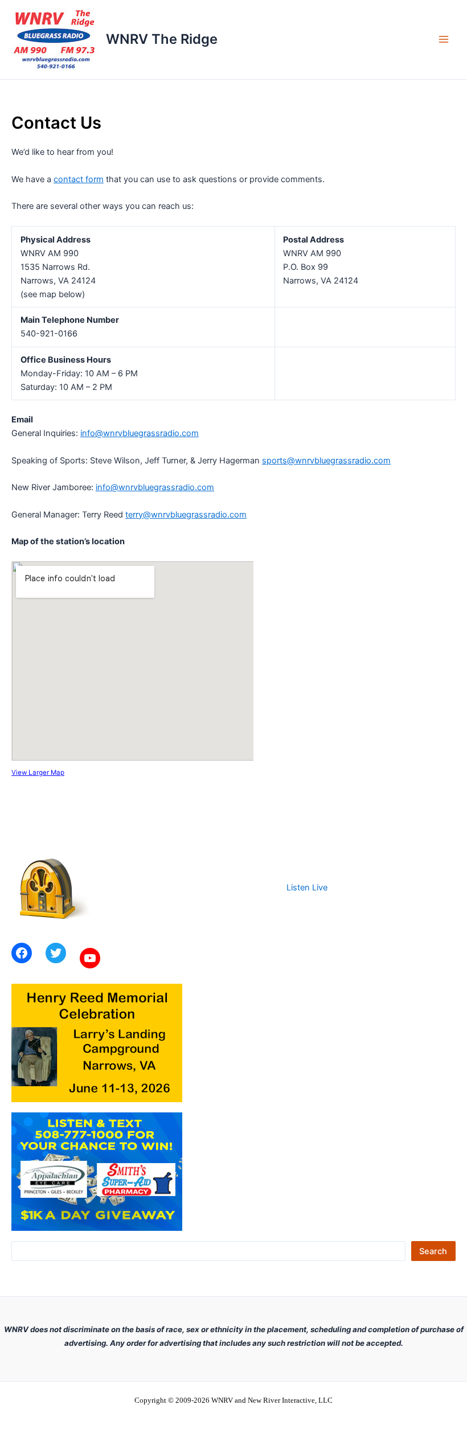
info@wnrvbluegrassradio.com (139, 433)
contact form (79, 179)
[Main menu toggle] (444, 40)
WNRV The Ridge (162, 39)
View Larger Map (37, 773)
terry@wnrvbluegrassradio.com (186, 515)
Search (433, 1251)
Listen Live (306, 887)
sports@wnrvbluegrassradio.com (326, 460)
